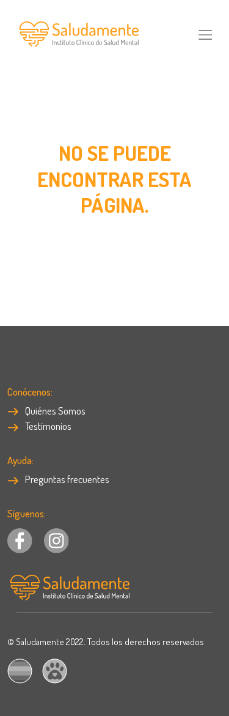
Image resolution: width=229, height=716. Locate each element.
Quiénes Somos (54, 410)
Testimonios (47, 425)
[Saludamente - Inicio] (77, 33)
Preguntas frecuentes (66, 479)
